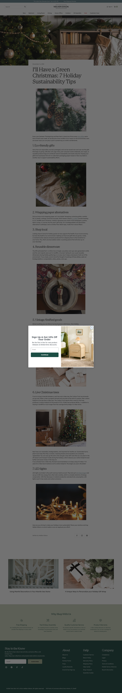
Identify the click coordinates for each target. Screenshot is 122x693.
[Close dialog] (91, 327)
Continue (44, 355)
